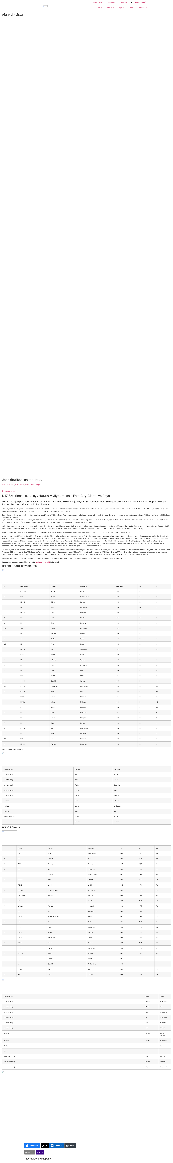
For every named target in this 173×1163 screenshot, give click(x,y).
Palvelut (109, 8)
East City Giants (8, 485)
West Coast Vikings (32, 485)
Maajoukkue (98, 2)
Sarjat (120, 8)
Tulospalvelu (125, 2)
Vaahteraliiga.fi (140, 2)
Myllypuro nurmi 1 (43, 562)
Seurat (130, 8)
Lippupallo (111, 2)
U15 (16, 485)
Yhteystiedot (142, 8)
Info (98, 8)
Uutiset (21, 485)
